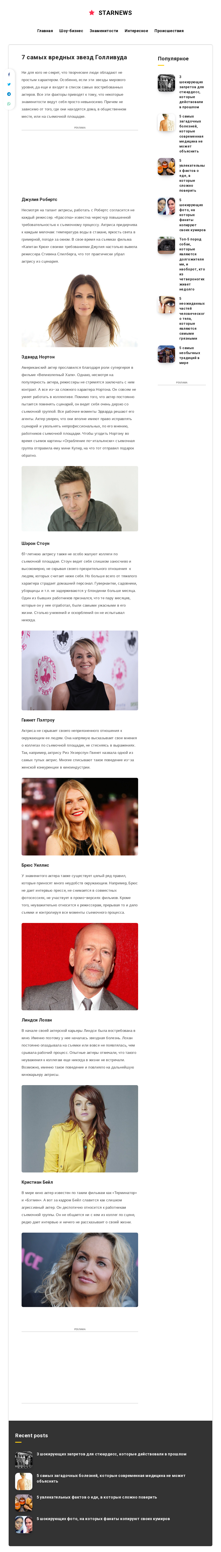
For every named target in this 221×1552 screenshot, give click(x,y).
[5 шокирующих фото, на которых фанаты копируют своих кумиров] (166, 206)
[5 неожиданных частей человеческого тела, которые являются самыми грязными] (166, 304)
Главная (45, 30)
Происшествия (169, 30)
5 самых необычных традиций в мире (189, 355)
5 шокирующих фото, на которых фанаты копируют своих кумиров (192, 215)
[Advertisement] (80, 166)
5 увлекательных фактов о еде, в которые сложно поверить (97, 1497)
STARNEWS (114, 12)
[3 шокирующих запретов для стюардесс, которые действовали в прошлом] (166, 83)
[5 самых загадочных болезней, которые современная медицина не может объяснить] (166, 122)
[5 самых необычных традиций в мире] (166, 354)
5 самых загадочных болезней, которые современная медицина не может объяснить (191, 133)
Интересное (136, 30)
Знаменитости (104, 30)
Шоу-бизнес (71, 30)
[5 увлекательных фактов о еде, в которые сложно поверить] (166, 166)
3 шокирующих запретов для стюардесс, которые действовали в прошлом (191, 92)
